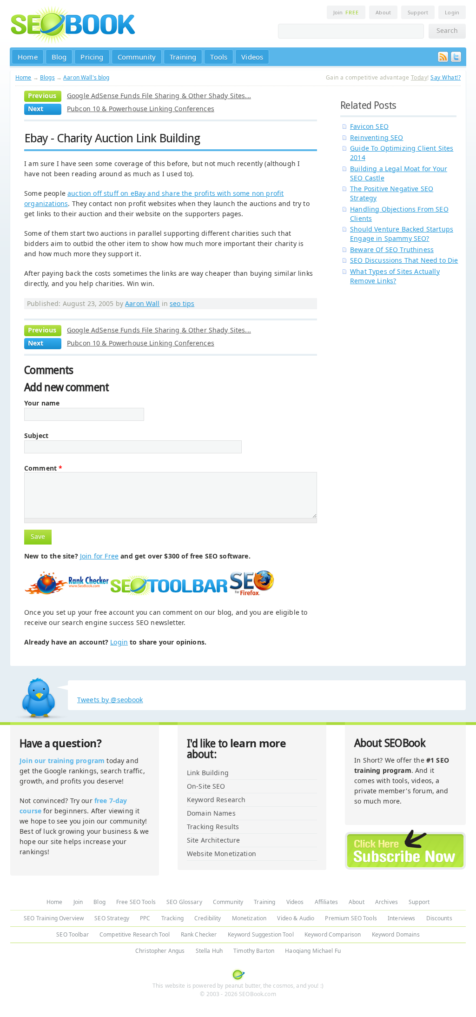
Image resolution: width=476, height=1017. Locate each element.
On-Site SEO (206, 786)
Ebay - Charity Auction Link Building (112, 138)
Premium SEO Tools (351, 918)
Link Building (208, 772)
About (383, 12)
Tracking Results (213, 826)
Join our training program (62, 760)
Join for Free (99, 556)
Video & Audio (295, 918)
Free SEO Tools (136, 902)
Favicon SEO (369, 126)
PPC (145, 918)
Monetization (249, 918)
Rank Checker (199, 934)
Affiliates (326, 902)
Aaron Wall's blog (86, 77)
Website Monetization (221, 853)
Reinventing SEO (376, 137)
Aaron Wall (142, 303)
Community (137, 56)
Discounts (439, 918)
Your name (42, 403)
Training (183, 56)
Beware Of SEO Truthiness (392, 249)
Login (452, 12)
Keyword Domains (396, 934)
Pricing (91, 56)
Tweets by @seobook (110, 699)
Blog (59, 56)
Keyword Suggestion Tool (261, 934)
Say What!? (445, 77)
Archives (386, 902)
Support (418, 12)
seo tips (182, 303)
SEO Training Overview (54, 918)
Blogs (47, 77)
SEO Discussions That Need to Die (404, 260)
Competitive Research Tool (134, 934)
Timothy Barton (253, 951)
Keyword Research (216, 799)
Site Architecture (213, 840)
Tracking (172, 918)
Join (346, 12)
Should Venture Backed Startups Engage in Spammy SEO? (401, 234)
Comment (43, 468)
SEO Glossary (184, 902)
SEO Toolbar (72, 934)
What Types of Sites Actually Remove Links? (395, 276)
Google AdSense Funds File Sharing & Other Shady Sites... (159, 95)
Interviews (401, 918)
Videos (252, 56)
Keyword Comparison (332, 934)
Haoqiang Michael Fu (313, 951)
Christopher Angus (160, 951)
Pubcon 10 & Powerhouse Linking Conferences (140, 108)
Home (28, 56)
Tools (218, 56)
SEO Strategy (111, 918)
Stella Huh (209, 951)
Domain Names (211, 813)
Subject (36, 435)
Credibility (207, 918)
